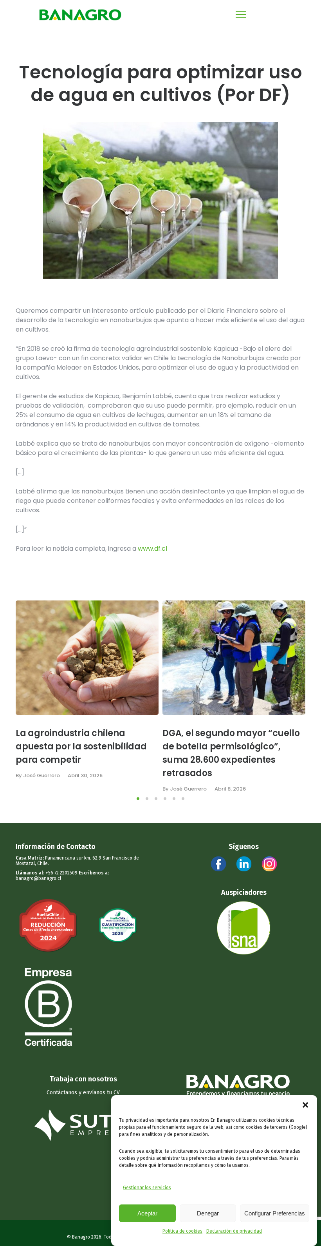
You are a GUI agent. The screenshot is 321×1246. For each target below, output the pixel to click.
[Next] (302, 696)
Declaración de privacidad (234, 1231)
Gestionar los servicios (147, 1187)
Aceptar (147, 1213)
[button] (305, 1105)
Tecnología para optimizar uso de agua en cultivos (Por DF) (160, 83)
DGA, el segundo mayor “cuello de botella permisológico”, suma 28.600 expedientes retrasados (231, 753)
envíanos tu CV (101, 1092)
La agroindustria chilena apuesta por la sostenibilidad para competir (81, 746)
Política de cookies (182, 1231)
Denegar (208, 1213)
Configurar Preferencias (274, 1213)
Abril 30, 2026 (85, 775)
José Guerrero (41, 775)
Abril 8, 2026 (230, 788)
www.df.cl (152, 548)
